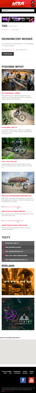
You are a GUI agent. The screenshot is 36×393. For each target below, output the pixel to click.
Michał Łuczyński (9, 49)
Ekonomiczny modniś (17, 39)
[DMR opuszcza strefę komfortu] (18, 207)
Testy (5, 373)
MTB (10, 373)
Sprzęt (25, 371)
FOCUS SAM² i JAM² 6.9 (9, 127)
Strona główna (5, 29)
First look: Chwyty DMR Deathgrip (15, 255)
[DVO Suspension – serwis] (18, 80)
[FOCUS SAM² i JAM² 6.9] (18, 114)
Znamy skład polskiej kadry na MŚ (14, 225)
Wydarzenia (17, 371)
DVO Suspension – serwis (11, 93)
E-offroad (17, 373)
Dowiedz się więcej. (9, 391)
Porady (31, 371)
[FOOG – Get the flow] (18, 148)
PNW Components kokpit (12, 246)
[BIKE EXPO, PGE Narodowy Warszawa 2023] (18, 182)
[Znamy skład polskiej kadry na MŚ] (18, 221)
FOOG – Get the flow (9, 161)
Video (31, 373)
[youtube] (31, 380)
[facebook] (23, 380)
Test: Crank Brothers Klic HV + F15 (15, 259)
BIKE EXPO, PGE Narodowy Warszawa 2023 (16, 196)
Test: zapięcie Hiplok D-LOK (13, 250)
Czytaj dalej (7, 54)
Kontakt (25, 373)
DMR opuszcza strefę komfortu (14, 211)
